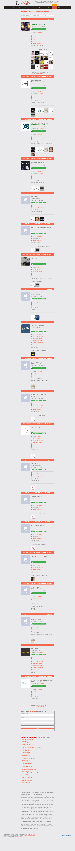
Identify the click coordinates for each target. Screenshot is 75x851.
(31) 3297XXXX (39, 134)
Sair (36, 834)
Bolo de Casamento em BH (28, 757)
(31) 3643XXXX (39, 267)
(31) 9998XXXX (40, 93)
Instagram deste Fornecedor (38, 41)
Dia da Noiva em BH (26, 750)
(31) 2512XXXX (39, 627)
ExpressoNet (20, 836)
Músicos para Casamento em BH (29, 753)
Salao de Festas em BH (27, 739)
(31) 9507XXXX (39, 403)
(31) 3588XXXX (39, 32)
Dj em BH (24, 779)
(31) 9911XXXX (40, 269)
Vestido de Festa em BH (27, 780)
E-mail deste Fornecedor (37, 43)
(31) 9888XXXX (40, 507)
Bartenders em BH (26, 755)
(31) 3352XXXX (39, 596)
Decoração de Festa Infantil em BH (30, 765)
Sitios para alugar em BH (27, 744)
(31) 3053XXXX (39, 171)
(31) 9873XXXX (40, 536)
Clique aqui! (55, 4)
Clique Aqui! (40, 73)
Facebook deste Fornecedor (38, 39)
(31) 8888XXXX (39, 505)
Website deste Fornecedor (37, 37)
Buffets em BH (25, 741)
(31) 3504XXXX (39, 371)
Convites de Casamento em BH (29, 761)
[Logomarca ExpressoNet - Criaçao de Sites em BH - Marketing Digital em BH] (66, 835)
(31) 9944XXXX (38, 438)
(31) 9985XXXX (39, 236)
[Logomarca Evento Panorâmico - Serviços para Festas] (23, 2)
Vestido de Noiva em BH (27, 749)
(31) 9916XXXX (39, 473)
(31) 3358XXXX (39, 205)
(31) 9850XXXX (39, 565)
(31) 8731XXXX (39, 534)
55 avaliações (41, 85)
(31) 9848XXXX (39, 689)
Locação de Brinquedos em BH (29, 746)
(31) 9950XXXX (40, 405)
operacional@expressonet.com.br (30, 835)
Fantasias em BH (26, 782)
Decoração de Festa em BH (28, 763)
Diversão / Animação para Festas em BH (31, 747)
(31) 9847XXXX (39, 334)
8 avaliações (40, 683)
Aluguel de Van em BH (27, 777)
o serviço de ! (37, 19)
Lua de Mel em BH (26, 783)
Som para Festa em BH (27, 766)
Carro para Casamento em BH (29, 758)
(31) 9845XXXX (40, 173)
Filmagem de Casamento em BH (29, 769)
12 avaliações (40, 652)
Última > (40, 706)
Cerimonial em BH (26, 760)
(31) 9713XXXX (38, 659)
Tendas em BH (25, 774)
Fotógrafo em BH (26, 771)
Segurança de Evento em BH (28, 768)
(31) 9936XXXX (38, 34)
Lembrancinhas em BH (27, 776)
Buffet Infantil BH (25, 742)
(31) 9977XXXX (40, 373)
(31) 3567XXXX (39, 91)
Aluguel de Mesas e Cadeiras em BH (30, 772)
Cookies (34, 834)
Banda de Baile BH (26, 752)
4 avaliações (40, 128)
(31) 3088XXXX (39, 436)
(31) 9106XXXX (39, 302)
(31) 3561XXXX (39, 657)
